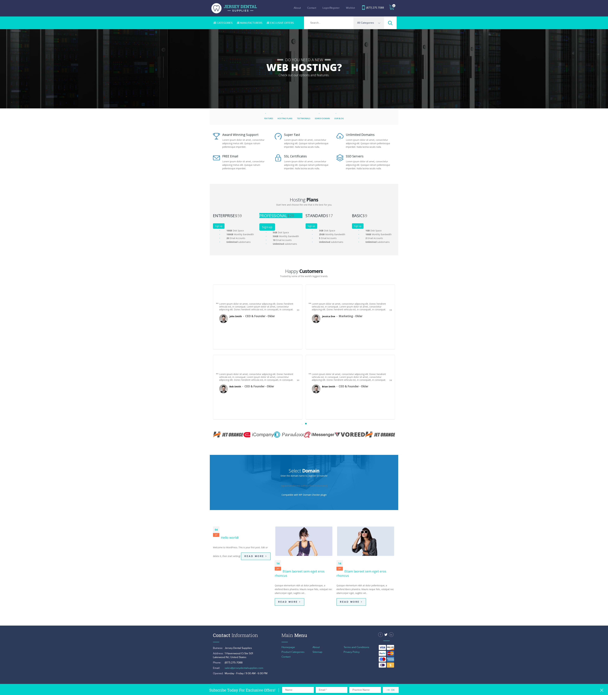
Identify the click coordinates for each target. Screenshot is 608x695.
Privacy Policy (352, 652)
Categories (225, 23)
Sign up (218, 225)
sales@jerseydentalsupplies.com (244, 668)
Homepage (288, 647)
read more (255, 556)
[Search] (390, 22)
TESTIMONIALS (303, 118)
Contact (311, 8)
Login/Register (331, 8)
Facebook (380, 634)
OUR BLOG (339, 118)
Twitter (385, 634)
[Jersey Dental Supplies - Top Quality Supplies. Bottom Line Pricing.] (234, 8)
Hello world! (230, 537)
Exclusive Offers (282, 23)
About (297, 8)
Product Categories (293, 652)
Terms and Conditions (356, 647)
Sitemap (317, 652)
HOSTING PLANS (285, 118)
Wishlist (350, 8)
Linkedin (391, 634)
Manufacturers (251, 23)
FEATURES (268, 118)
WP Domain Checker (309, 494)
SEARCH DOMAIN (322, 118)
